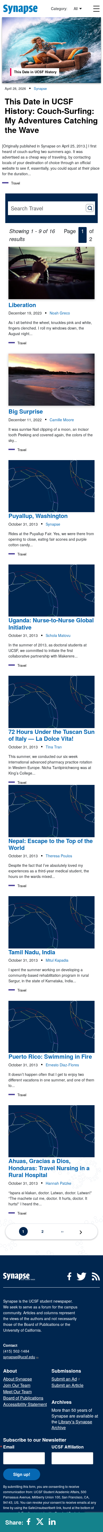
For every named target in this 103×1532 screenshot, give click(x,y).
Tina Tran (54, 746)
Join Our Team (16, 1385)
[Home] (22, 8)
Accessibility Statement (25, 1404)
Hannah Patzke (58, 1183)
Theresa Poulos (59, 855)
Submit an (64, 1379)
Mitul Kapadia (57, 960)
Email (8, 1447)
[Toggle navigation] (96, 8)
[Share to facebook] (30, 1523)
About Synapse (17, 1379)
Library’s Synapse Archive (72, 1425)
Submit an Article (67, 1385)
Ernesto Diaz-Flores (62, 1064)
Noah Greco (60, 313)
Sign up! (21, 1474)
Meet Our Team (17, 1391)
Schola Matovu (58, 635)
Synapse (40, 88)
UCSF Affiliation (68, 1447)
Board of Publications (23, 1398)
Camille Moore (62, 419)
